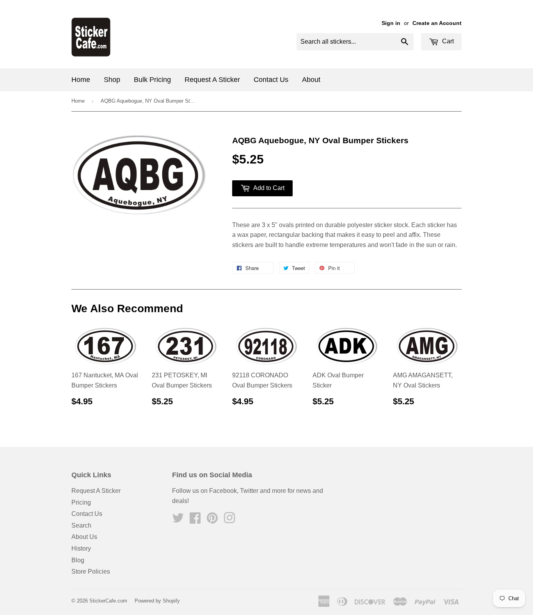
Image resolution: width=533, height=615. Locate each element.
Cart (447, 41)
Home (80, 80)
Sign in (391, 23)
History (81, 548)
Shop (112, 80)
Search (81, 525)
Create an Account (437, 23)
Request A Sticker (212, 80)
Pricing (81, 502)
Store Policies (90, 571)
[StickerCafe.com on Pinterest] (212, 520)
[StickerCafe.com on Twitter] (178, 520)
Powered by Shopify (157, 601)
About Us (84, 536)
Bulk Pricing (152, 80)
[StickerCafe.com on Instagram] (229, 520)
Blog (77, 560)
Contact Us (271, 80)
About (311, 80)
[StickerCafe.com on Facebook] (195, 520)
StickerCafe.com (108, 601)
